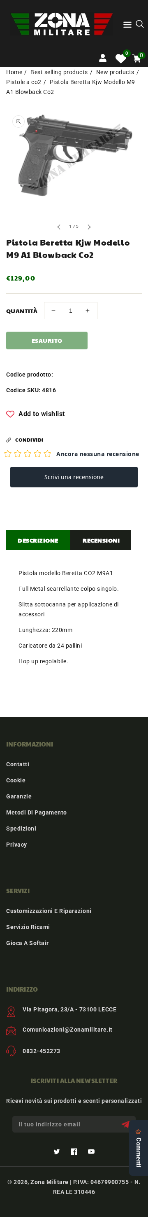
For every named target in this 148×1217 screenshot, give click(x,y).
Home (14, 72)
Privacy (16, 844)
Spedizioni (21, 828)
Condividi (29, 439)
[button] (127, 26)
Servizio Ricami (28, 927)
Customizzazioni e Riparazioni (49, 911)
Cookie (15, 780)
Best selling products (59, 72)
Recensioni (101, 540)
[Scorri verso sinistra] (59, 228)
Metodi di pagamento (36, 812)
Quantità (21, 311)
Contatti (17, 764)
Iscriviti (126, 1124)
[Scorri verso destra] (88, 228)
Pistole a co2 (24, 82)
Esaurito (47, 340)
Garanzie (19, 796)
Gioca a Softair (27, 943)
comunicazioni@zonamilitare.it (68, 1029)
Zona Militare (49, 1182)
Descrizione (38, 540)
